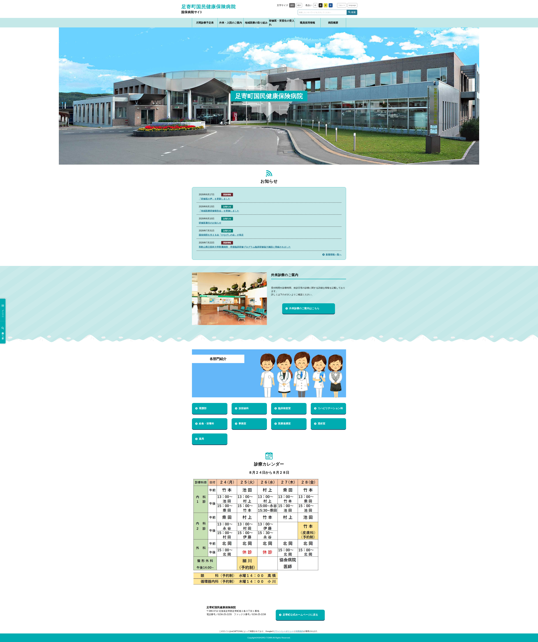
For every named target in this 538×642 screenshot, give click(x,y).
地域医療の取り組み (256, 22)
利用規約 (299, 631)
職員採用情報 (307, 22)
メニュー (3, 312)
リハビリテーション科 (330, 408)
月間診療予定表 (205, 22)
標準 (292, 5)
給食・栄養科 (206, 423)
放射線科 (244, 408)
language (352, 5)
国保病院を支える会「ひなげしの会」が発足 (221, 235)
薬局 (201, 438)
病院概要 (333, 22)
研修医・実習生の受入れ (281, 22)
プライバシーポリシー (284, 631)
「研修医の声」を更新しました (214, 199)
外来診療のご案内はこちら (304, 308)
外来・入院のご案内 (230, 22)
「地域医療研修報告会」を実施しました (219, 211)
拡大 (299, 5)
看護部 (203, 408)
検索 (353, 12)
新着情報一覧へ (333, 254)
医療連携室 (284, 423)
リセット (341, 5)
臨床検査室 (284, 408)
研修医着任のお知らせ (210, 223)
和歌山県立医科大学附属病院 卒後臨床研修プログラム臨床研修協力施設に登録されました (245, 247)
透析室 (321, 423)
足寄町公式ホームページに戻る (300, 614)
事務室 (242, 423)
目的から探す (3, 334)
